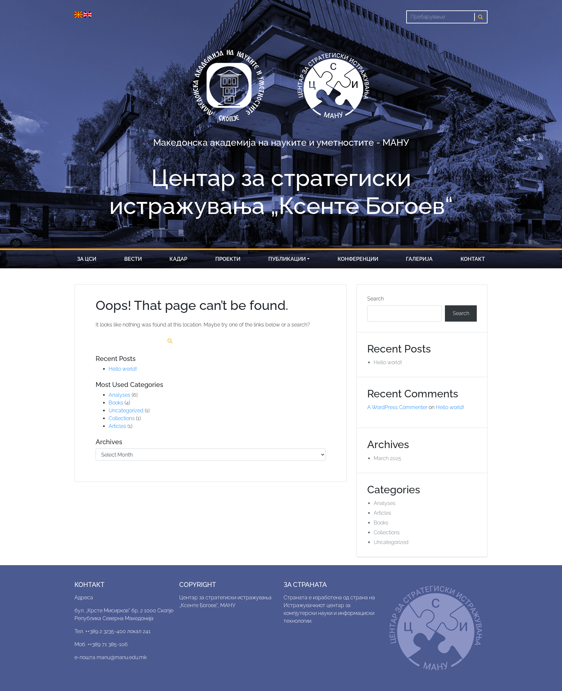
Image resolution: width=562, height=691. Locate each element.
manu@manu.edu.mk (122, 657)
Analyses (119, 395)
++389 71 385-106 (107, 644)
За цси (86, 259)
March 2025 (387, 458)
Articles (117, 426)
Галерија (419, 259)
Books (116, 403)
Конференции (358, 259)
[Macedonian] (79, 14)
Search (375, 299)
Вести (133, 259)
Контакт (473, 259)
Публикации (287, 259)
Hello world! (123, 369)
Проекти (227, 259)
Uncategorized (126, 410)
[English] (87, 14)
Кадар (178, 259)
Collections (122, 418)
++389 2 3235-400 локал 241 (118, 631)
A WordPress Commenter (397, 407)
